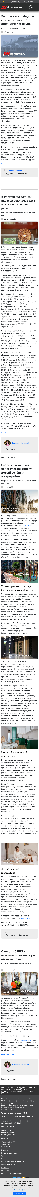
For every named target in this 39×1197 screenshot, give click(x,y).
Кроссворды (5, 1089)
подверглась (26, 1040)
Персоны (31, 1088)
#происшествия (7, 1054)
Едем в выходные (7, 1088)
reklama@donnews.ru (9, 1135)
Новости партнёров (17, 1091)
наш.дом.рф (25, 918)
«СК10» (28, 525)
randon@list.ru (6, 1146)
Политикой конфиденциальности (23, 1190)
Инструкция (21, 1088)
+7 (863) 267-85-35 (8, 1142)
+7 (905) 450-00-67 (8, 1132)
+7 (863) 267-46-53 (8, 1144)
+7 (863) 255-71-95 (8, 1130)
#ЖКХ (3, 432)
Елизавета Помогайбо (21, 443)
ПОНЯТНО (19, 1193)
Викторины (17, 1089)
